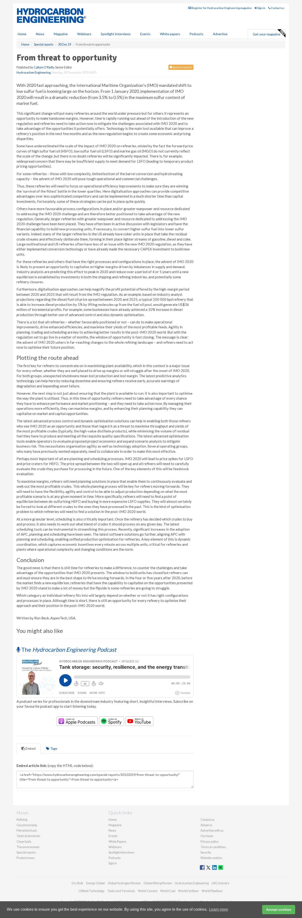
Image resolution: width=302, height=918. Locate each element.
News (112, 830)
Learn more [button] (218, 909)
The (68, 649)
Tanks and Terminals (121, 891)
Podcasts (196, 34)
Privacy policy (210, 841)
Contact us (277, 7)
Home (22, 34)
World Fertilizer (188, 891)
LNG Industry (220, 883)
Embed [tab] (30, 748)
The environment (28, 847)
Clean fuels (24, 841)
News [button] (40, 34)
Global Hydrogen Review (124, 883)
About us (206, 825)
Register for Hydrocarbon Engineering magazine (221, 7)
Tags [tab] (53, 748)
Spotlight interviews (116, 34)
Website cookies (211, 858)
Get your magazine (266, 34)
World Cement (147, 891)
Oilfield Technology (92, 891)
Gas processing (27, 825)
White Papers (117, 841)
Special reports (26, 852)
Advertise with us (212, 830)
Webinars (84, 34)
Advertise (220, 34)
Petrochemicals (27, 830)
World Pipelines (212, 891)
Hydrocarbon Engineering (33, 72)
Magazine (61, 34)
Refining (22, 819)
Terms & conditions (213, 847)
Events (145, 34)
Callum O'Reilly (44, 67)
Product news (25, 858)
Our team (207, 836)
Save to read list (182, 67)
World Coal (167, 891)
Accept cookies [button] (278, 909)
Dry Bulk (77, 883)
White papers (170, 34)
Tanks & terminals (28, 836)
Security (206, 852)
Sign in (261, 7)
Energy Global (95, 883)
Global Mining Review (157, 883)
